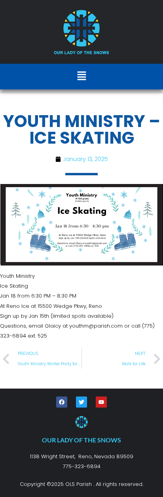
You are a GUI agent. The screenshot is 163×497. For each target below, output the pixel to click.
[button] (81, 76)
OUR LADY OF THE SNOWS (81, 440)
